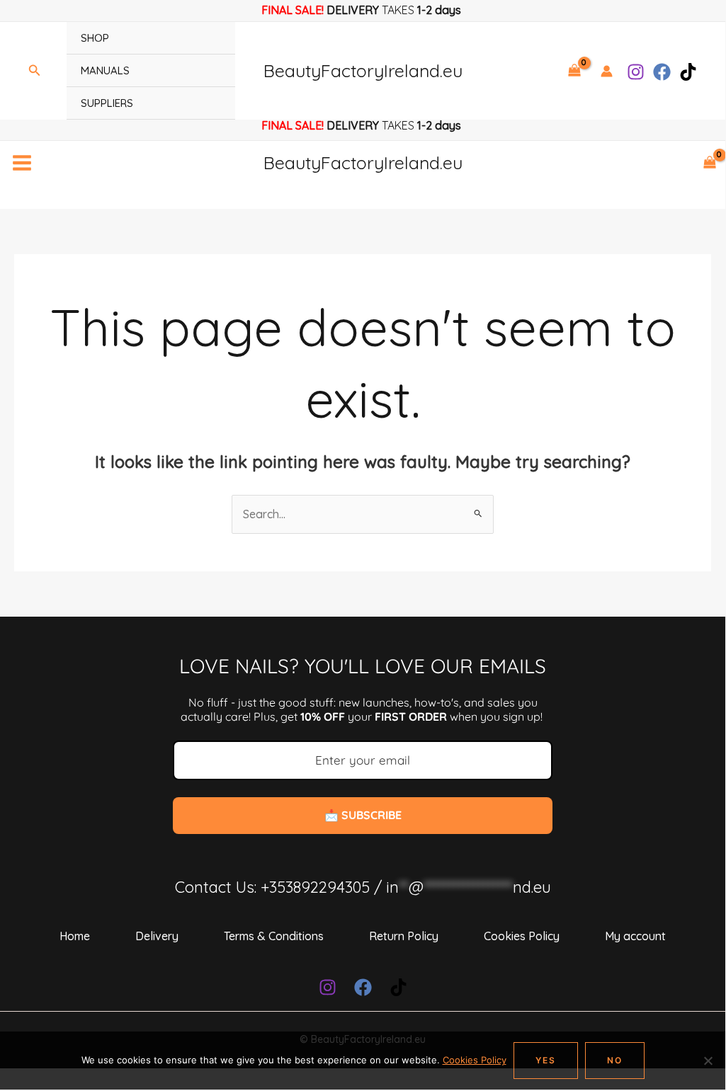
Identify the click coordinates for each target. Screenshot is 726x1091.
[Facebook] (662, 72)
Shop (95, 38)
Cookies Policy (522, 936)
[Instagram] (636, 72)
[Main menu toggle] (22, 162)
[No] (708, 1060)
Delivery (156, 936)
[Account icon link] (607, 71)
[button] (34, 71)
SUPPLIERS (107, 103)
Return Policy (403, 936)
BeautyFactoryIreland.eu (363, 70)
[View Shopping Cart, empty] (574, 71)
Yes (545, 1060)
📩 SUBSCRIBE (363, 815)
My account (635, 936)
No (615, 1060)
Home (74, 936)
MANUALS (105, 70)
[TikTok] (688, 72)
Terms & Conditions (274, 936)
